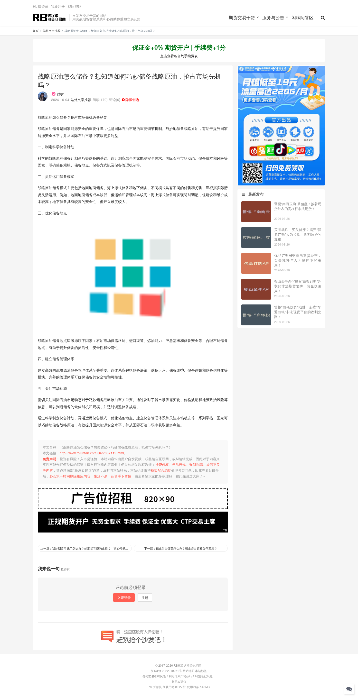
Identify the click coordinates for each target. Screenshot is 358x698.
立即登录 (124, 597)
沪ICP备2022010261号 (166, 671)
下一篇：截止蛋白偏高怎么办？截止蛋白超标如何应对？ (180, 548)
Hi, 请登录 (40, 6)
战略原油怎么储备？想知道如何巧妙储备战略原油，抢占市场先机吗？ (129, 80)
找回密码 (74, 6)
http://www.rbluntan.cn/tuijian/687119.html (92, 452)
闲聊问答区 (302, 17)
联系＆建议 (179, 681)
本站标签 (201, 671)
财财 (60, 94)
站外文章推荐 (51, 30)
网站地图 (188, 671)
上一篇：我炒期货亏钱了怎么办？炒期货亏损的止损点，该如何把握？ (85, 548)
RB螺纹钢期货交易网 (50, 17)
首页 (36, 30)
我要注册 (58, 6)
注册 (144, 597)
